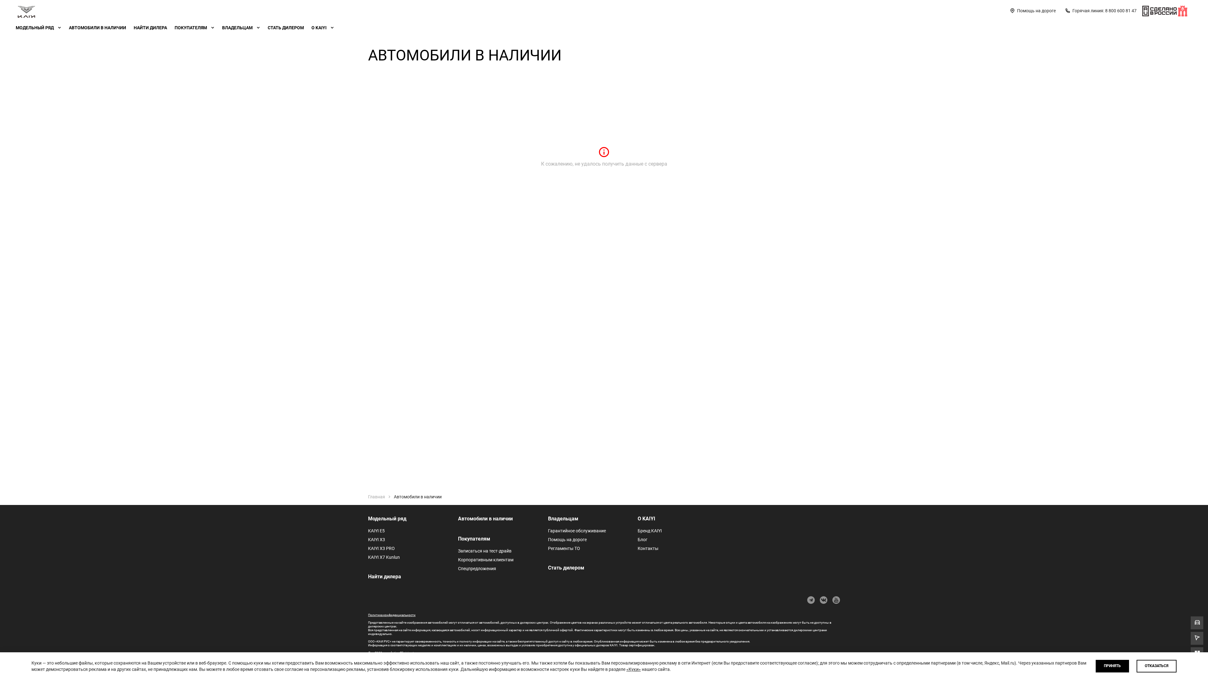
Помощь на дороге (567, 539)
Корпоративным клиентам (485, 559)
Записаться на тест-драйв (485, 550)
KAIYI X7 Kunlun (384, 557)
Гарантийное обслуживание (577, 530)
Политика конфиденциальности (392, 615)
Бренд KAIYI (650, 530)
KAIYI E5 (376, 530)
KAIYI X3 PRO (381, 548)
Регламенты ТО (564, 548)
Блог (642, 539)
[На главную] (26, 10)
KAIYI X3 (376, 539)
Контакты (648, 548)
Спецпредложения (477, 568)
